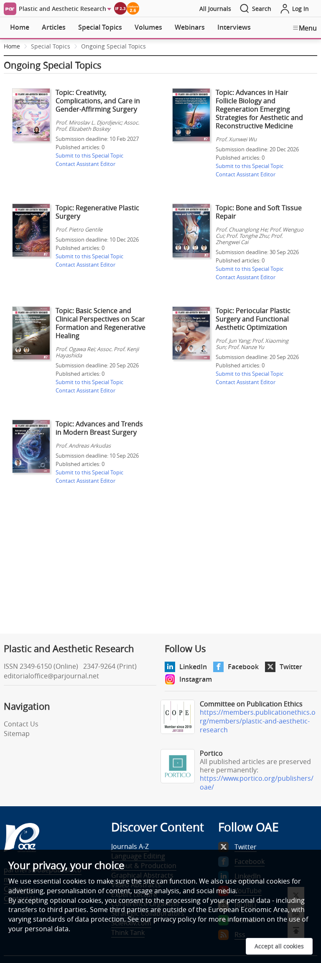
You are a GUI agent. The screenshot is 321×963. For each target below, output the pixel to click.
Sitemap (17, 733)
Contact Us (21, 724)
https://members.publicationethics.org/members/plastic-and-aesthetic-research (258, 721)
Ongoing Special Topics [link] (113, 46)
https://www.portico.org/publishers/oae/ (256, 783)
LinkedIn (193, 666)
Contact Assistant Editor (85, 164)
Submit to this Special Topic (89, 155)
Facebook (243, 666)
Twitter (291, 666)
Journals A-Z (130, 846)
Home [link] (12, 46)
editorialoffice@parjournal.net (51, 675)
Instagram (195, 679)
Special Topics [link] (50, 46)
